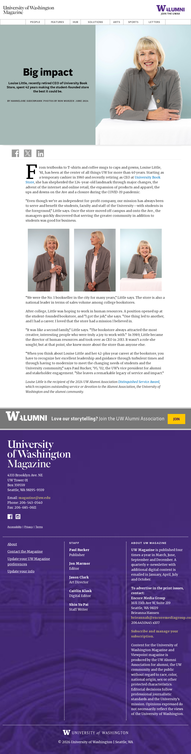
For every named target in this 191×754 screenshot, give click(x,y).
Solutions (95, 22)
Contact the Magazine (25, 552)
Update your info (21, 571)
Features (57, 22)
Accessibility (14, 526)
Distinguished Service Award (138, 382)
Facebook (11, 516)
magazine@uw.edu (34, 498)
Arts (116, 22)
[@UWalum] (27, 154)
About (12, 544)
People (35, 22)
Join (176, 419)
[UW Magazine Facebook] (14, 154)
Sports (133, 22)
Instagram (19, 516)
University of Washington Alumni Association (26, 416)
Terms (39, 526)
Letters (154, 22)
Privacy (28, 526)
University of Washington (95, 732)
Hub (75, 22)
